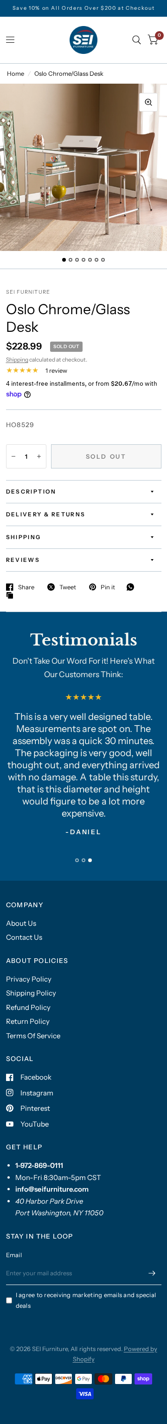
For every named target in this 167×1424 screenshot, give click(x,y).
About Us (21, 923)
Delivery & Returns (46, 514)
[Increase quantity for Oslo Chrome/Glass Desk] (39, 456)
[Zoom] (148, 102)
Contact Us (24, 937)
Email (14, 1255)
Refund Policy (28, 1007)
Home (15, 73)
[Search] (136, 40)
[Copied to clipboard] (12, 596)
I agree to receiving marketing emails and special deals (86, 1300)
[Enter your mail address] (152, 1273)
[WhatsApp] (133, 587)
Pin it (108, 587)
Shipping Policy (31, 993)
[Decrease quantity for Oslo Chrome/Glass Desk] (13, 456)
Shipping (17, 359)
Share (26, 587)
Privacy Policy (28, 979)
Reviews (23, 559)
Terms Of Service (33, 1035)
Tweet (67, 587)
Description (31, 491)
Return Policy (28, 1021)
